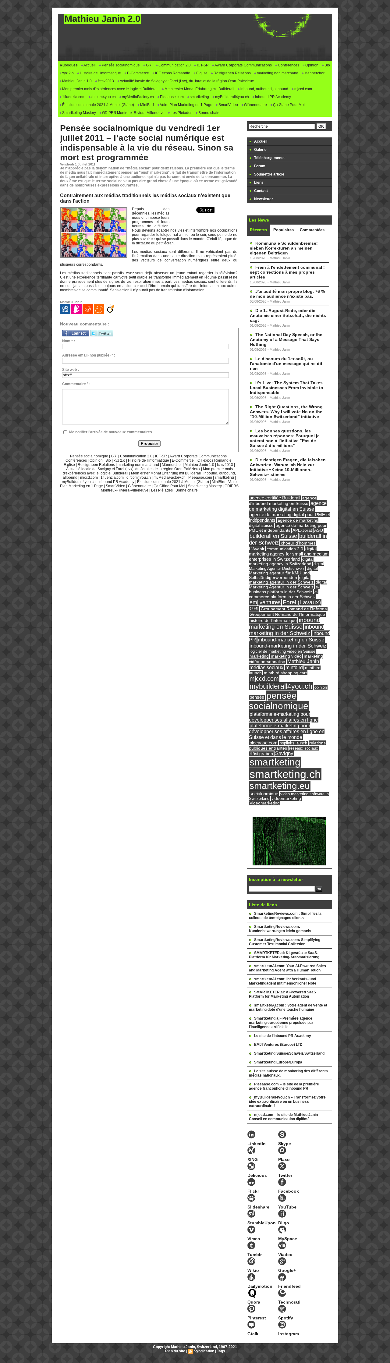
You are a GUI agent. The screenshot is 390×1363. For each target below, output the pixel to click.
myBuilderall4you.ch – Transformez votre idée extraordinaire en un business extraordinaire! (287, 1101)
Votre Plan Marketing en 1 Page (185, 105)
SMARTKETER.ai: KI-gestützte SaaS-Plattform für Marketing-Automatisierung (284, 955)
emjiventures (265, 602)
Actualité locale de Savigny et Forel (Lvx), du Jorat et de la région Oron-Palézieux (186, 81)
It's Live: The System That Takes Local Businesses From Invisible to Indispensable (286, 387)
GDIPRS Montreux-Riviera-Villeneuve (133, 113)
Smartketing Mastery (78, 113)
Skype (284, 1143)
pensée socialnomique (278, 700)
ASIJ (318, 530)
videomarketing (286, 798)
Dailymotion (259, 1286)
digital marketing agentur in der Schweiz (281, 579)
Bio (327, 65)
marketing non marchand (277, 73)
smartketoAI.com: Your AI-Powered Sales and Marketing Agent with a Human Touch (287, 968)
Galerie (260, 149)
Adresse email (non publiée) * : (88, 355)
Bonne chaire (209, 113)
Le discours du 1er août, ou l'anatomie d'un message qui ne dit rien (286, 363)
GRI (148, 65)
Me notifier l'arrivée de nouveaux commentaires (110, 432)
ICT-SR (202, 65)
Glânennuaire (255, 105)
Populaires (283, 230)
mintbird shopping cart (285, 672)
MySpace (287, 1238)
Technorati (289, 1302)
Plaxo (284, 1159)
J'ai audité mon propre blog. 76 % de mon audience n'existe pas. (287, 294)
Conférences (288, 65)
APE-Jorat (302, 530)
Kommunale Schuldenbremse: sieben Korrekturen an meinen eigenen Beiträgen (284, 248)
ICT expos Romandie (172, 73)
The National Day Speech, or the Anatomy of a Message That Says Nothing (286, 339)
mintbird (294, 667)
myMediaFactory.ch (137, 97)
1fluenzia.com (73, 97)
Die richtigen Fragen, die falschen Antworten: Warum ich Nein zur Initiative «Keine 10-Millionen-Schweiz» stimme (288, 467)
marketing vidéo (286, 656)
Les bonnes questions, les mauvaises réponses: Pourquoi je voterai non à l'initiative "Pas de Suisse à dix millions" (285, 438)
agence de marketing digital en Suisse (288, 506)
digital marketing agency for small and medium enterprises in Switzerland (289, 554)
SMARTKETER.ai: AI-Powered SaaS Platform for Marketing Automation (282, 994)
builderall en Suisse (273, 536)
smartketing (199, 97)
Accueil (89, 65)
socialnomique (264, 793)
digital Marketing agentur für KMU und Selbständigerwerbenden (283, 573)
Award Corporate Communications (243, 65)
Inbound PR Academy (272, 97)
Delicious (257, 1175)
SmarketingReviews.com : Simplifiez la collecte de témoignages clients (285, 915)
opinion (320, 687)
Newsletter (263, 199)
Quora (253, 1302)
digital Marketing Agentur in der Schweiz (288, 584)
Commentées (312, 230)
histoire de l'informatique (273, 620)
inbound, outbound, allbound (263, 89)
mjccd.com (302, 89)
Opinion (311, 65)
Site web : (70, 369)
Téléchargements (269, 158)
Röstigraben (261, 753)
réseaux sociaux (303, 748)
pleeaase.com (264, 742)
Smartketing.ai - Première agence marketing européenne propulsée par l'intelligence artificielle (281, 1022)
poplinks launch (293, 743)
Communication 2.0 (174, 65)
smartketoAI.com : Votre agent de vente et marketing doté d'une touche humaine (288, 1007)
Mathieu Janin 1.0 (76, 81)
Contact (260, 191)
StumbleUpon (261, 1222)
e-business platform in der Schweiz (284, 589)
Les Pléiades (181, 113)
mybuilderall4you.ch (281, 686)
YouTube (287, 1207)
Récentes (258, 230)
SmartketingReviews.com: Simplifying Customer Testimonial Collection (284, 942)
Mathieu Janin (303, 661)
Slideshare (258, 1207)
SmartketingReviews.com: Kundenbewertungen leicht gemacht (280, 929)
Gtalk (252, 1333)
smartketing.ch (285, 774)
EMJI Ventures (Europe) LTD (278, 1044)
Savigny (284, 753)
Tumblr (254, 1254)
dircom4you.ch (103, 97)
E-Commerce (137, 73)
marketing (259, 656)
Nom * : (68, 341)
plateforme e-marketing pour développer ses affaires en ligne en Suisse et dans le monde (286, 731)
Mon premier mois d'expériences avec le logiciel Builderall (109, 89)
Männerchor (313, 73)
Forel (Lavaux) (302, 602)
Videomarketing (265, 803)
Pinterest (256, 1317)
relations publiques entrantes (287, 745)
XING (252, 1159)
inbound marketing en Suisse (284, 623)
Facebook (288, 1191)
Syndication (204, 1351)
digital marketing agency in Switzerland (281, 561)
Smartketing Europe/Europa (278, 1062)
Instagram (288, 1333)
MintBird (146, 105)
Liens (258, 182)
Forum (259, 166)
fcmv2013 (105, 81)
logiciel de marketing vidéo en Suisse (282, 651)
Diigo (283, 1222)
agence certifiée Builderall (275, 497)
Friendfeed (289, 1286)
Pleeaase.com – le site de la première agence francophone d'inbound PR (284, 1086)
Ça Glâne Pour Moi (288, 105)
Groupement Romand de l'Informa (294, 609)
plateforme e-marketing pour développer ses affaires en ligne (283, 716)
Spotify (285, 1317)
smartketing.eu (280, 786)
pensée (257, 697)
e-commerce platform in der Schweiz (283, 594)
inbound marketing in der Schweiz (286, 630)
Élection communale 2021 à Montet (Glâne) (97, 105)
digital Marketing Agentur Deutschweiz (286, 566)
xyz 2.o (67, 73)
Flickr (253, 1191)
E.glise (201, 73)
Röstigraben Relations (232, 73)
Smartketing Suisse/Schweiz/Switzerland (289, 1053)
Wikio (253, 1270)
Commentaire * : (76, 384)
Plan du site (175, 1351)
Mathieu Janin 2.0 (102, 19)
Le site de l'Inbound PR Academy (282, 1036)
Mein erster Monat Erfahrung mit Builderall (199, 89)
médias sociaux (266, 667)
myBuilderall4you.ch (231, 97)
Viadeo (285, 1254)
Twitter (285, 1175)
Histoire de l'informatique (100, 73)
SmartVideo (228, 105)
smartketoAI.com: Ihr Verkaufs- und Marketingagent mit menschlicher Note (282, 981)
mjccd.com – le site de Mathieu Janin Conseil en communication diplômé (283, 1117)
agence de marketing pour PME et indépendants (288, 528)
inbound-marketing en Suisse (291, 640)
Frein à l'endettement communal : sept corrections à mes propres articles (287, 272)
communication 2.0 (285, 548)
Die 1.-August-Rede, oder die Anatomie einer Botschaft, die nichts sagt (288, 315)
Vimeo (253, 1238)
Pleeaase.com (171, 97)
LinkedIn (256, 1143)
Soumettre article (268, 174)
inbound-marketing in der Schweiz (288, 646)
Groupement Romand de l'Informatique (287, 614)
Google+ (287, 1270)
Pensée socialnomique (120, 65)
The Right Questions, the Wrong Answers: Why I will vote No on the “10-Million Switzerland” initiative (286, 411)
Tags (221, 1351)
